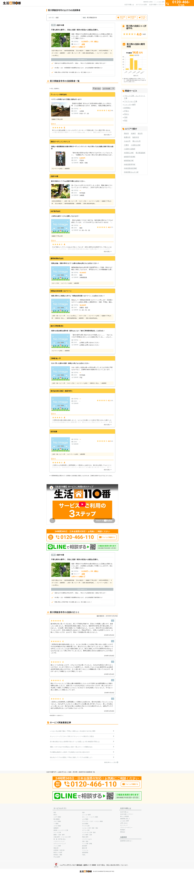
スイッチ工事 (57, 832)
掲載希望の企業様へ (148, 2)
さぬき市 (127, 141)
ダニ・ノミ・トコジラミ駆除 (90, 817)
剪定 (125, 120)
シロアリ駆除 (57, 817)
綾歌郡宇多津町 (129, 157)
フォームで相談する (108, 537)
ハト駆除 (56, 823)
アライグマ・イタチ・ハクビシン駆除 (92, 821)
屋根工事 (56, 848)
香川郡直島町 (140, 153)
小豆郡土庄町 (136, 145)
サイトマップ (124, 825)
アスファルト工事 (130, 101)
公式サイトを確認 (77, 47)
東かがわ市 (136, 141)
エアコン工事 (85, 830)
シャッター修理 (129, 105)
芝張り (126, 111)
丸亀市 (133, 133)
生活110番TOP (51, 772)
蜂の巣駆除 (57, 819)
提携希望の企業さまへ (126, 841)
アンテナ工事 (85, 826)
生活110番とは (129, 4)
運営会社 (122, 832)
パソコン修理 (57, 846)
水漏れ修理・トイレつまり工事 (62, 837)
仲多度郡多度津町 (130, 168)
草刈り (126, 114)
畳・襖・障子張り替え (60, 839)
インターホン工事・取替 (88, 832)
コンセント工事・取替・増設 (90, 828)
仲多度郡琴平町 (129, 164)
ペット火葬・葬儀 (87, 843)
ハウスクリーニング (59, 841)
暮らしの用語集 (124, 816)
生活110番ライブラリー (156, 4)
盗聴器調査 (85, 852)
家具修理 (84, 846)
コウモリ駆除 (57, 826)
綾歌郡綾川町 (129, 160)
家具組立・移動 (58, 854)
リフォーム (85, 850)
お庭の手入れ (62, 772)
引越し (84, 854)
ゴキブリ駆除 (57, 821)
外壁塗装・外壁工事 (59, 850)
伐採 (125, 117)
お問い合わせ (124, 823)
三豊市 (126, 145)
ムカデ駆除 (85, 819)
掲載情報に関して (125, 818)
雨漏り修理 (85, 837)
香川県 (75, 772)
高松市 (126, 133)
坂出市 (140, 133)
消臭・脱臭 (85, 841)
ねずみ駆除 (85, 823)
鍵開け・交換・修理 (59, 834)
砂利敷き (127, 108)
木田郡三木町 (129, 153)
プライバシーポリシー (126, 827)
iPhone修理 (57, 857)
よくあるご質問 (160, 2)
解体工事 (84, 848)
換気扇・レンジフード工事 (61, 830)
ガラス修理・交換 (87, 834)
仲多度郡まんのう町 (131, 172)
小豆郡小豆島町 (129, 149)
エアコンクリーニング (60, 843)
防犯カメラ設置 (58, 852)
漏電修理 (56, 828)
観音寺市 (135, 137)
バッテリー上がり (87, 839)
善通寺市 (127, 137)
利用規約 (122, 829)
